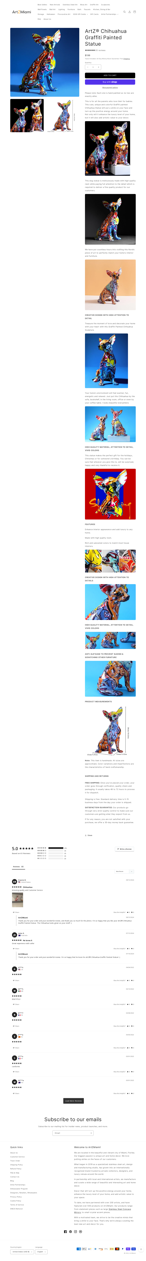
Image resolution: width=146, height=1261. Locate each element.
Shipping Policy (16, 1165)
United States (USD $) (21, 1252)
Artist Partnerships (17, 1185)
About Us (14, 1153)
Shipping (126, 59)
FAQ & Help (14, 1173)
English (40, 1252)
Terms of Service (17, 1205)
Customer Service (17, 1157)
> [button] (73, 1101)
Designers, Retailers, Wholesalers (23, 1193)
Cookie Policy (15, 1201)
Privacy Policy (16, 1197)
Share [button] (90, 835)
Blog (12, 1181)
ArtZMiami (132, 1253)
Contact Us (14, 1177)
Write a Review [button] (126, 849)
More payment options (110, 87)
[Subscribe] (90, 1133)
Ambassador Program (19, 1189)
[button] (80, 14)
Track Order (15, 1161)
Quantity (88, 62)
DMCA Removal (16, 1209)
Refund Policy (15, 1169)
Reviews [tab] (16, 867)
